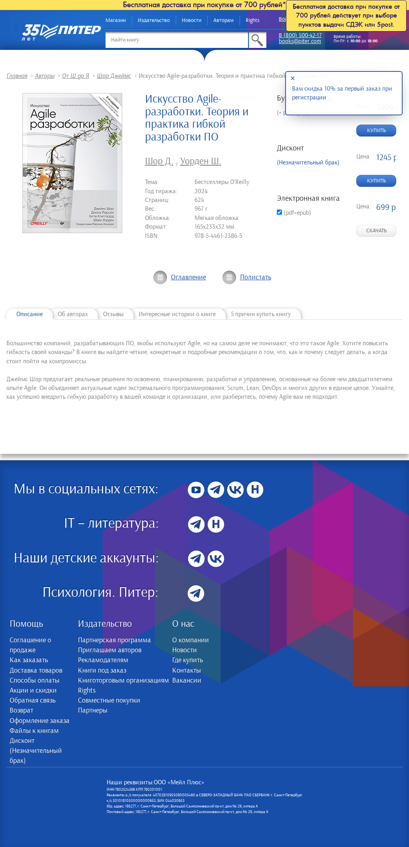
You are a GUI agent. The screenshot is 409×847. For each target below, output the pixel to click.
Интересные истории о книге (177, 314)
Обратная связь (33, 701)
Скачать (376, 231)
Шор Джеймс (114, 75)
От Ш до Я (75, 75)
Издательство (154, 20)
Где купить (187, 660)
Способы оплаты (35, 681)
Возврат (21, 710)
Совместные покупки (109, 701)
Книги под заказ (102, 671)
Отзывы (113, 314)
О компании (190, 640)
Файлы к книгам (34, 731)
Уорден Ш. (200, 161)
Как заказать (29, 660)
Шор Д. (159, 161)
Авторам (223, 20)
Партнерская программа (114, 640)
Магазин (115, 20)
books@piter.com (300, 42)
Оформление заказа (39, 721)
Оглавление (188, 277)
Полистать (255, 277)
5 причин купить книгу (261, 314)
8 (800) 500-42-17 (300, 36)
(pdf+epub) (296, 212)
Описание (29, 314)
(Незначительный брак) (308, 162)
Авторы (44, 75)
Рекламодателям (103, 660)
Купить (376, 130)
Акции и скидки (33, 691)
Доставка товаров (36, 671)
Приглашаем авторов (109, 650)
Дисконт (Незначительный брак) (36, 751)
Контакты (186, 671)
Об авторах (73, 314)
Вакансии (186, 681)
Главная (16, 75)
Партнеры (92, 710)
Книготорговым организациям (123, 681)
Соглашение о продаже (30, 645)
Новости (191, 20)
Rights (253, 20)
